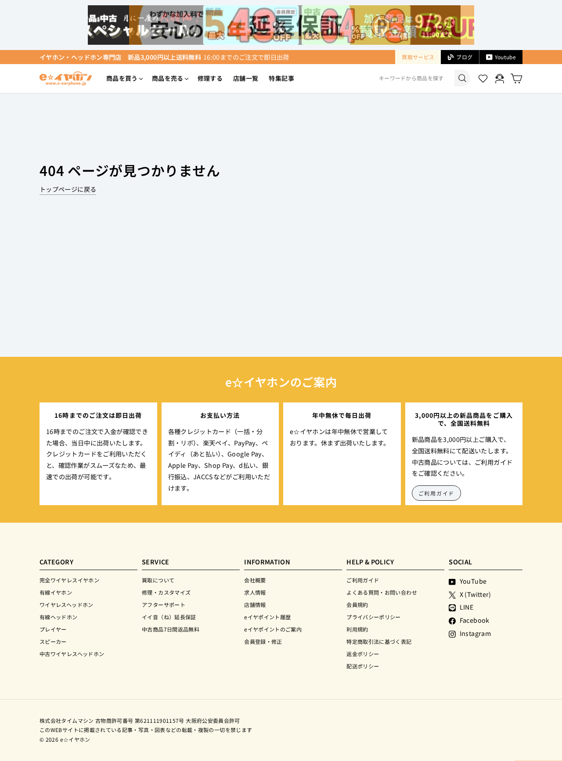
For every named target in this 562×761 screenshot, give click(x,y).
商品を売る (168, 78)
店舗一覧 (245, 78)
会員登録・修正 (263, 641)
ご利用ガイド (436, 493)
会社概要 (255, 580)
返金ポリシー (362, 653)
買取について (158, 580)
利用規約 (357, 629)
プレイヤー (53, 629)
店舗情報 (255, 604)
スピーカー (53, 641)
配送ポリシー (362, 666)
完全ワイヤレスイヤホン (69, 580)
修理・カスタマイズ (166, 592)
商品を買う (122, 78)
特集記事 (281, 78)
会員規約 (357, 604)
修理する (210, 78)
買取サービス (418, 57)
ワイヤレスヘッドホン (67, 604)
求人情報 (255, 592)
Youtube (505, 57)
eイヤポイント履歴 (267, 617)
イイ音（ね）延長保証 (169, 617)
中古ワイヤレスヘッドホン (72, 653)
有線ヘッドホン (59, 617)
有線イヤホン (56, 592)
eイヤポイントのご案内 (273, 629)
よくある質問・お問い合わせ (381, 592)
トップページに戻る (68, 189)
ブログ (464, 57)
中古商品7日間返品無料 (170, 629)
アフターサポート (163, 604)
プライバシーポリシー (373, 617)
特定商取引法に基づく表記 (378, 641)
